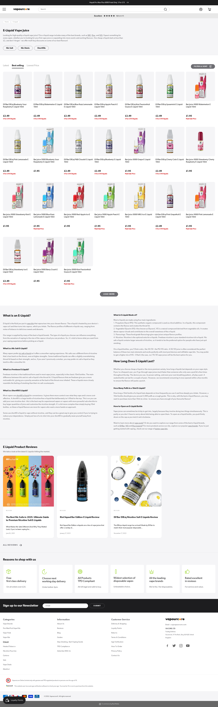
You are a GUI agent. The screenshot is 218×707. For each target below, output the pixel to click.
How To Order (116, 646)
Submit (97, 606)
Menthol (6, 669)
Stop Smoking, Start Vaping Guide (70, 642)
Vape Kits (6, 637)
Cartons (6, 656)
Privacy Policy (116, 651)
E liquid (6, 642)
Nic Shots (25, 48)
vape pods (139, 423)
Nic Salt (9, 48)
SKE (89, 35)
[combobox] (104, 9)
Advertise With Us (64, 651)
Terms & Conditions (118, 637)
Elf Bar (122, 426)
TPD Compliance (63, 646)
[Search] (165, 9)
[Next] (211, 482)
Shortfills (41, 48)
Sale (4, 660)
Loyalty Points (116, 628)
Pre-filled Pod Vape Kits (11, 628)
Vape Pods (7, 633)
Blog (59, 633)
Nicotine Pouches (9, 651)
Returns (114, 633)
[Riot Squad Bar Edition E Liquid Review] (82, 483)
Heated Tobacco (9, 646)
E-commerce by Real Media (110, 704)
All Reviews (10, 545)
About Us (60, 624)
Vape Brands (8, 624)
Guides (60, 637)
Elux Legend (137, 426)
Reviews (60, 628)
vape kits (30, 324)
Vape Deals (7, 665)
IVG (101, 35)
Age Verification (117, 642)
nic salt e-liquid (25, 354)
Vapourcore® (54, 696)
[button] (4, 9)
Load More (109, 294)
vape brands (193, 426)
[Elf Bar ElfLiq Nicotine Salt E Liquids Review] (136, 483)
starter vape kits (161, 429)
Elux (93, 35)
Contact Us (115, 656)
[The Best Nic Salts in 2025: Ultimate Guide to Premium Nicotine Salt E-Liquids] (28, 483)
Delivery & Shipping (118, 624)
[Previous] (6, 482)
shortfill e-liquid (22, 396)
